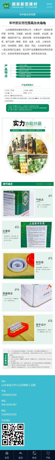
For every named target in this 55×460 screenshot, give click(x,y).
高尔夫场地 (38, 23)
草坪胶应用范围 (27, 14)
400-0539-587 (9, 404)
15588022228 (8, 395)
